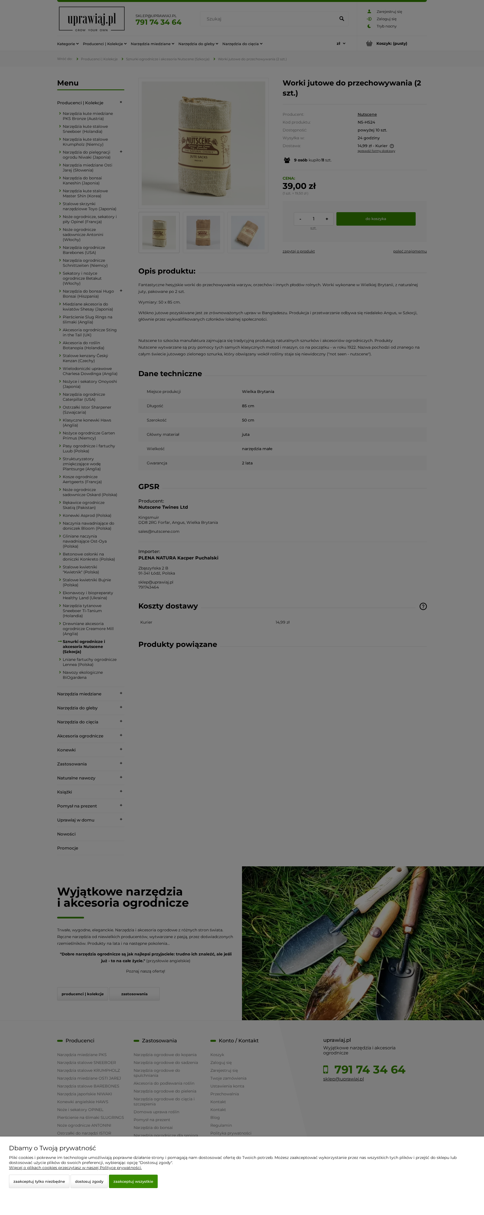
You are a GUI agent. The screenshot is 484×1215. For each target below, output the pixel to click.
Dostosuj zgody (89, 1181)
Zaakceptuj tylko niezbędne (39, 1181)
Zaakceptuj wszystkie (133, 1181)
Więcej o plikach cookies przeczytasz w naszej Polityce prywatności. (75, 1167)
